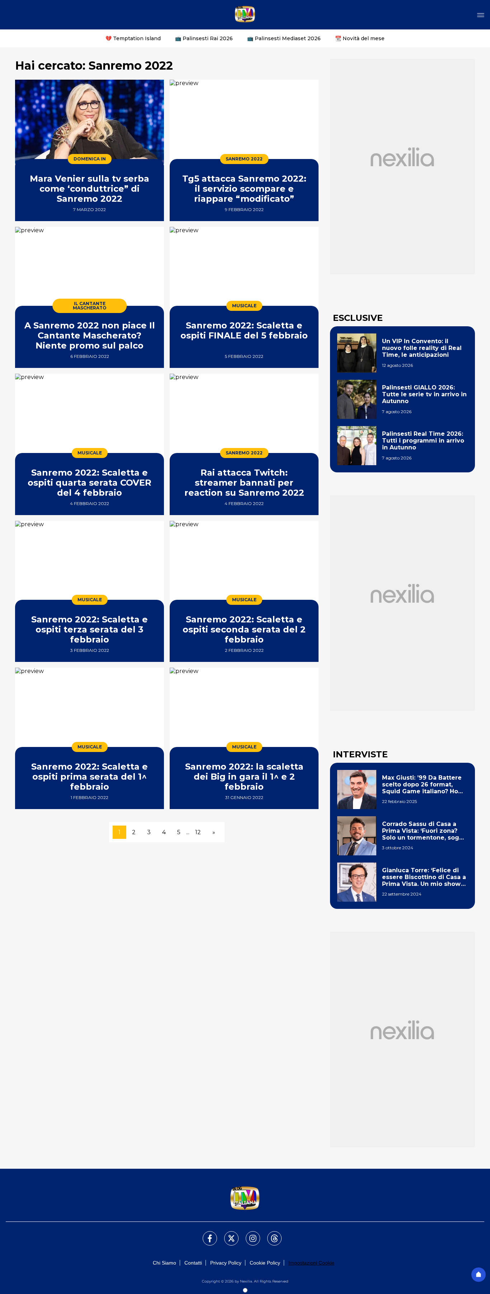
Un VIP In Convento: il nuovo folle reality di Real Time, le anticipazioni (422, 348)
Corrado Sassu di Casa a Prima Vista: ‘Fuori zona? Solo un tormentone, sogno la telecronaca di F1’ (424, 831)
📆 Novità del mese (360, 38)
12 (198, 832)
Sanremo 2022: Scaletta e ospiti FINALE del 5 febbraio (244, 330)
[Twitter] (227, 1234)
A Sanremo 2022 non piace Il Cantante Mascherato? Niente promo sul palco (89, 335)
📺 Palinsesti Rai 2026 (204, 38)
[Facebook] (205, 1234)
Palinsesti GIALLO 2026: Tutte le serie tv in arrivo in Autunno (424, 394)
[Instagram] (248, 1234)
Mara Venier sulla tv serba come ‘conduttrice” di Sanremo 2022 (89, 188)
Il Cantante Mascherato (90, 305)
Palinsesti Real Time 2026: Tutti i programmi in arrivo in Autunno (423, 440)
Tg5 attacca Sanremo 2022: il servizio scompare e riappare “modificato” (244, 188)
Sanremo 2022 (244, 159)
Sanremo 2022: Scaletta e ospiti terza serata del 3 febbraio (89, 629)
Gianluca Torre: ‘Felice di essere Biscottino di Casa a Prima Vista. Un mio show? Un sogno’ (424, 877)
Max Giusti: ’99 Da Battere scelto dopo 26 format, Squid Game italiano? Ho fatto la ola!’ (422, 784)
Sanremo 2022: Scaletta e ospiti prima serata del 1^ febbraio (89, 776)
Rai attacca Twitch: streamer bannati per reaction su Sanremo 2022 (244, 482)
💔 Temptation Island (133, 38)
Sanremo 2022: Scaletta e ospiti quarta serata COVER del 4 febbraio (89, 482)
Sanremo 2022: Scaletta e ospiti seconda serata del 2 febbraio (244, 629)
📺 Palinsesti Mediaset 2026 (284, 38)
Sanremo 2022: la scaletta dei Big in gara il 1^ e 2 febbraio (244, 776)
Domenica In (90, 159)
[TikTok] (270, 1234)
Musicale (244, 305)
